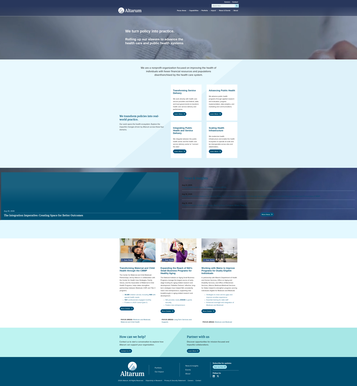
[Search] (237, 6)
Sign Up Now (219, 367)
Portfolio (158, 368)
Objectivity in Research (154, 380)
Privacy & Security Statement (175, 380)
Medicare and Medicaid (141, 319)
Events (188, 370)
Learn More (178, 114)
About (187, 374)
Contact (235, 2)
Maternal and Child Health (130, 322)
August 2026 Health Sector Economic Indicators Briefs (204, 187)
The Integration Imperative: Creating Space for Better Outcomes (43, 215)
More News (266, 214)
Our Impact (159, 372)
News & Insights (191, 366)
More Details (126, 308)
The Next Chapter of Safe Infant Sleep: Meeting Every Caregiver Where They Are (214, 205)
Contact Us (125, 351)
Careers (227, 2)
